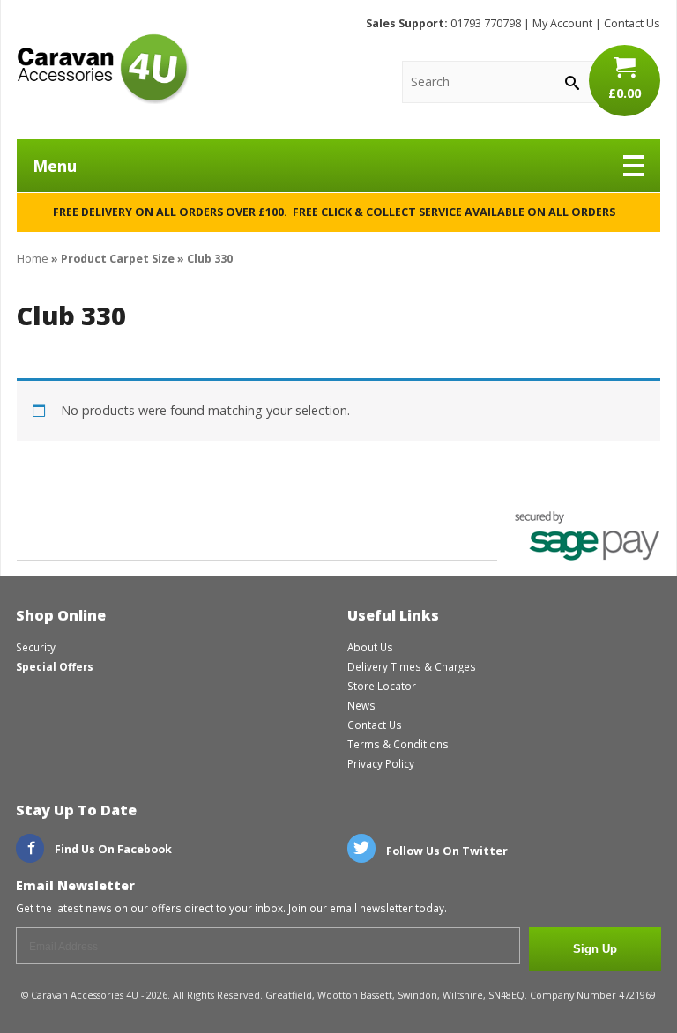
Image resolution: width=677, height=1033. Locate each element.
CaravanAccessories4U (103, 68)
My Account (562, 23)
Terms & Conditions (398, 744)
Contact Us (632, 23)
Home (32, 258)
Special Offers (54, 666)
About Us (370, 647)
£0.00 (624, 93)
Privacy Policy (380, 763)
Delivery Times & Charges (411, 666)
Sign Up (595, 949)
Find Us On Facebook (112, 849)
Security (36, 647)
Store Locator (381, 686)
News (361, 705)
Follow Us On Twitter (445, 850)
